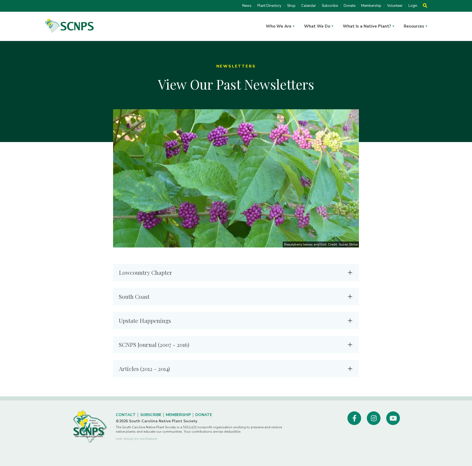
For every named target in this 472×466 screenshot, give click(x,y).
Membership (371, 6)
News (247, 6)
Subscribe (330, 6)
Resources (414, 26)
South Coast (134, 296)
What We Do (317, 26)
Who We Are (278, 26)
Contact (126, 414)
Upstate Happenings (145, 320)
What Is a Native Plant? (367, 26)
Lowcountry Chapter (145, 272)
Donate (349, 6)
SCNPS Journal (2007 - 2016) (154, 344)
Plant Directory (269, 6)
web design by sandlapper (136, 438)
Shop (291, 6)
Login (412, 6)
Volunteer (395, 6)
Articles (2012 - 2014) (144, 368)
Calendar (308, 6)
